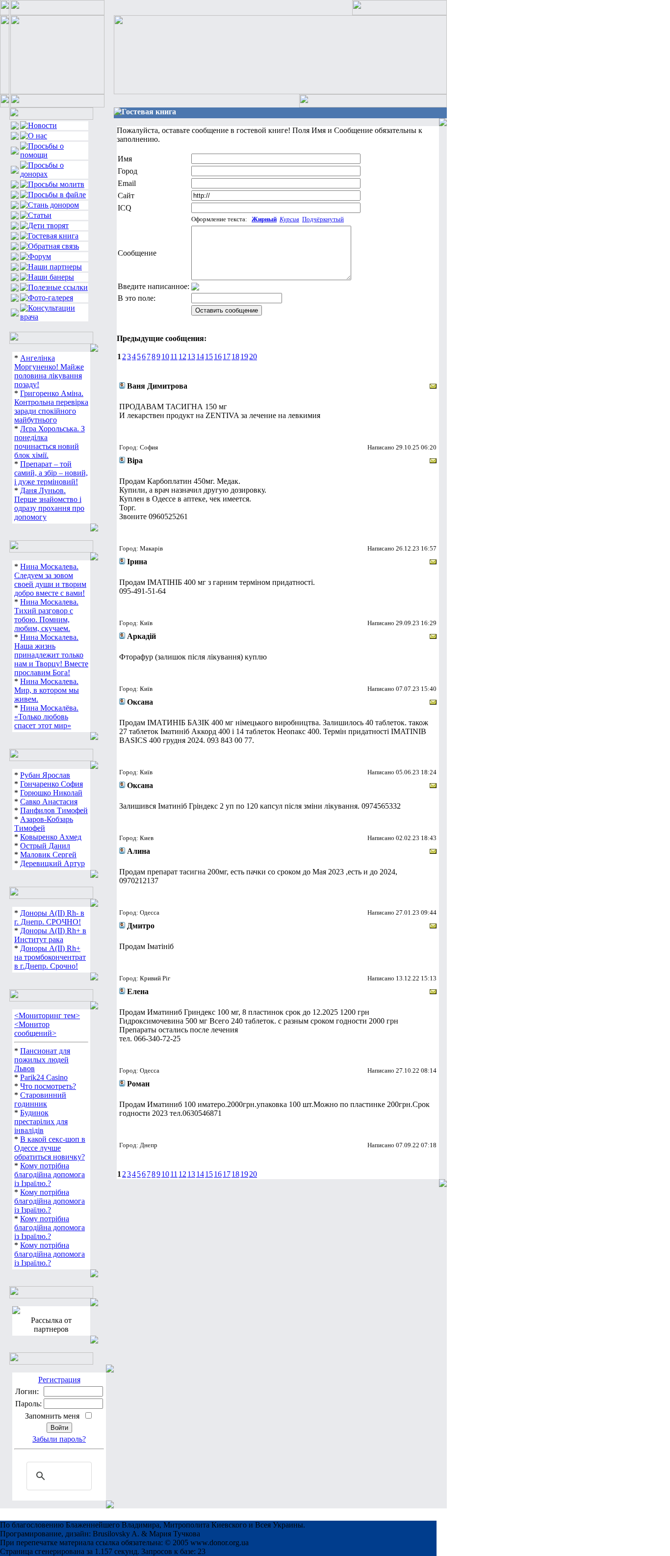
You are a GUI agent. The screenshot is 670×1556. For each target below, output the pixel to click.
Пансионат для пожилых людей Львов (42, 1060)
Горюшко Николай (51, 793)
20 (253, 356)
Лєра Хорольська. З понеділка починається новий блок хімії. (49, 441)
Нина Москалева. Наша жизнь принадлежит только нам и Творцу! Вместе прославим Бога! (51, 655)
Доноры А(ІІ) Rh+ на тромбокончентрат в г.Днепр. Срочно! (50, 957)
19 (244, 356)
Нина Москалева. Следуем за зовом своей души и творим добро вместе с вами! (50, 579)
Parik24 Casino (44, 1077)
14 (200, 356)
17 (227, 356)
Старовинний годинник (40, 1099)
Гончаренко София (51, 784)
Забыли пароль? (59, 1439)
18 (235, 356)
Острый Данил (45, 846)
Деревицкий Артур (52, 863)
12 (182, 356)
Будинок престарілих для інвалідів (41, 1121)
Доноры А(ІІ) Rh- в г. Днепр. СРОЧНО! (49, 917)
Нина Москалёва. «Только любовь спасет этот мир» (46, 717)
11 (174, 356)
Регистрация (59, 1379)
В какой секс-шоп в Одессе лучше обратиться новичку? (49, 1148)
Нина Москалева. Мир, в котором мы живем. (46, 690)
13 (191, 356)
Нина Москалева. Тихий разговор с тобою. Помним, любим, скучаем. (46, 615)
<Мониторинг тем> (47, 1015)
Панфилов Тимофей (54, 810)
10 (165, 356)
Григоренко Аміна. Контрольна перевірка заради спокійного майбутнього (51, 406)
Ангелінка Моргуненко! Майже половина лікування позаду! (49, 371)
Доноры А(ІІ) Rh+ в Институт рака (50, 935)
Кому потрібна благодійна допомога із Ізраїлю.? (49, 1174)
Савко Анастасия (48, 801)
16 (218, 356)
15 (209, 356)
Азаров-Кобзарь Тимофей (43, 823)
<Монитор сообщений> (35, 1028)
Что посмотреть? (48, 1086)
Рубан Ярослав (45, 775)
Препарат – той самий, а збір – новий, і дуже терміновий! (51, 473)
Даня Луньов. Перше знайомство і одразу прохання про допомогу (49, 503)
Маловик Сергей (48, 854)
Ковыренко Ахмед (50, 837)
